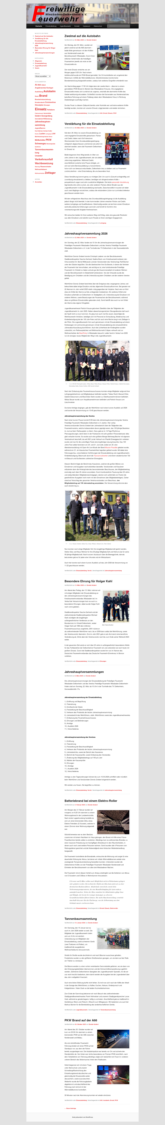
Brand (105, 113)
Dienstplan (39, 105)
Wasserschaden (45, 166)
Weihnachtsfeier (39, 173)
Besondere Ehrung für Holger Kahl (88, 581)
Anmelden (38, 182)
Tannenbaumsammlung (81, 919)
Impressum (86, 26)
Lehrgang (103, 223)
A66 (101, 113)
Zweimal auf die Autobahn (82, 36)
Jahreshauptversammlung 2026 (86, 233)
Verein (89, 571)
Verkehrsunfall (44, 159)
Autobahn (106, 1100)
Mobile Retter (48, 136)
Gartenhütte (47, 113)
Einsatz (110, 113)
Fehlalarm (51, 109)
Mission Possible (111, 447)
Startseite (38, 26)
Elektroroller (114, 908)
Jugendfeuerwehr (65, 26)
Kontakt (76, 26)
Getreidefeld (39, 119)
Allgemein (38, 61)
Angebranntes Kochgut (44, 87)
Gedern (38, 116)
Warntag (37, 166)
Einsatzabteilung (51, 26)
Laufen (42, 133)
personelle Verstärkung (120, 182)
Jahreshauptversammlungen (84, 672)
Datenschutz (98, 26)
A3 (36, 84)
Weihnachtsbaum (41, 169)
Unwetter (39, 155)
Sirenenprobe (51, 144)
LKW (53, 133)
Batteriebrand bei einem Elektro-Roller (91, 801)
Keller (50, 131)
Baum (37, 96)
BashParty (83, 333)
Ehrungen (103, 661)
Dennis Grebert (92, 40)
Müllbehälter (40, 140)
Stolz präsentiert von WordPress (82, 1117)
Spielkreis (38, 147)
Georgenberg (46, 116)
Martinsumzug (39, 136)
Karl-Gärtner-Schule (41, 131)
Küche (37, 134)
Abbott (43, 85)
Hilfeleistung (47, 119)
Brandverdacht (40, 102)
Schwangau (40, 143)
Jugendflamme (40, 128)
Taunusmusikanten (101, 455)
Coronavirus (50, 102)
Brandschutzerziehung (43, 99)
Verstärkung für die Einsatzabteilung (90, 124)
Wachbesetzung (44, 163)
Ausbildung (39, 92)
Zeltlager (50, 173)
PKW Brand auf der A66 (81, 1020)
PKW (114, 113)
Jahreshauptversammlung (113, 571)
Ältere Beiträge (70, 1108)
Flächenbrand (39, 113)
